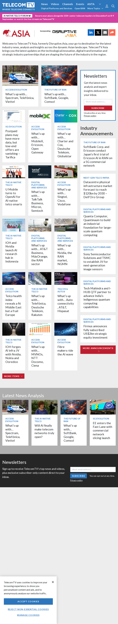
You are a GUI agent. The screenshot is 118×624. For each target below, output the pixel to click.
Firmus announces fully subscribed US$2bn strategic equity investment (95, 331)
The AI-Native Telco (13, 183)
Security (8, 20)
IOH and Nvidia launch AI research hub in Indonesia (11, 252)
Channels (67, 4)
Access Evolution (12, 15)
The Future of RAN (55, 89)
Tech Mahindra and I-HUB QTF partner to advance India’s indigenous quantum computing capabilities (97, 298)
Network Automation (37, 15)
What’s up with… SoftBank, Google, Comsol (56, 97)
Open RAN (80, 8)
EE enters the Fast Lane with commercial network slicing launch (102, 430)
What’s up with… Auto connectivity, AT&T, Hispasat (65, 303)
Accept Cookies (28, 601)
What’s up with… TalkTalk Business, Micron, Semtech (38, 201)
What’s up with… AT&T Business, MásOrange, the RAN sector (39, 254)
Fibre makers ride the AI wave (65, 350)
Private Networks (96, 15)
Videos (55, 4)
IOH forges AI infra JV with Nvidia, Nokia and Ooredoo (13, 354)
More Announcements (98, 348)
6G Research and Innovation (67, 15)
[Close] (52, 582)
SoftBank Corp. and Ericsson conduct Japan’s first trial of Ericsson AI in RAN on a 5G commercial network (97, 156)
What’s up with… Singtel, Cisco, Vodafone (64, 197)
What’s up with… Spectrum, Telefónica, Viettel (19, 97)
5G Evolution (13, 126)
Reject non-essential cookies (28, 609)
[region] (28, 600)
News (44, 4)
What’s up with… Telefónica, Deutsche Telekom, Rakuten (38, 305)
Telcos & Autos (62, 290)
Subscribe (97, 108)
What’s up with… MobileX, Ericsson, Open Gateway (38, 143)
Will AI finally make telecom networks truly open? (44, 431)
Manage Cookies (28, 615)
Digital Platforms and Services (56, 8)
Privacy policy (90, 116)
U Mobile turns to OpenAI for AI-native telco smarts (13, 197)
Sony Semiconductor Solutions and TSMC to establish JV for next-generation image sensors (97, 261)
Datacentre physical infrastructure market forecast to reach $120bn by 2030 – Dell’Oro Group (97, 189)
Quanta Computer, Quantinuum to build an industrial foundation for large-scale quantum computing (97, 225)
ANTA (90, 4)
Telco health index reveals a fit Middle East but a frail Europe (13, 305)
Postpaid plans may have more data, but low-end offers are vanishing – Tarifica (12, 144)
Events (80, 4)
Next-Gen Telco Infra (96, 177)
